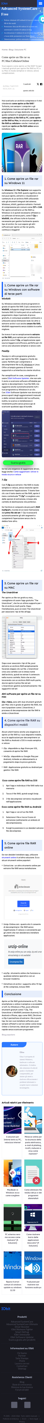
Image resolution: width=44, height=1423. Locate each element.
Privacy (22, 1421)
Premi (22, 1361)
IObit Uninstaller (22, 1334)
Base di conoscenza (22, 1384)
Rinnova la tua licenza (22, 1387)
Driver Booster (22, 1327)
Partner (22, 1355)
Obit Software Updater (18, 378)
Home (4, 49)
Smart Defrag (22, 1332)
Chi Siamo (22, 1353)
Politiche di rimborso (11, 1418)
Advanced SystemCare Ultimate (22, 1324)
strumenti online (9, 857)
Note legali (34, 1418)
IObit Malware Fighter (22, 1329)
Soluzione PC (20, 49)
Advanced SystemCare (22, 1321)
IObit (4, 3)
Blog (11, 49)
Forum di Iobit (22, 1390)
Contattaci (22, 1366)
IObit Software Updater (22, 1337)
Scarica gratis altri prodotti (22, 1340)
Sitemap (22, 1368)
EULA (24, 1418)
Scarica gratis (18, 463)
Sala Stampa (22, 1358)
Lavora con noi (22, 1363)
